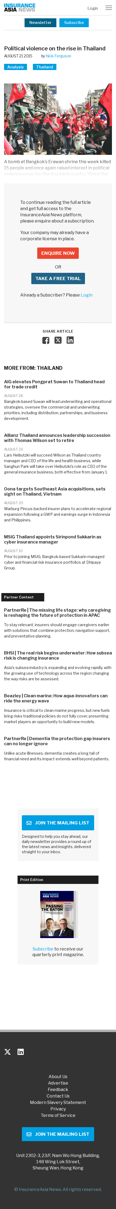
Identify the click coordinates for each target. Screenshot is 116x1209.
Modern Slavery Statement (58, 1102)
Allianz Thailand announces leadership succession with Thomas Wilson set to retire (57, 438)
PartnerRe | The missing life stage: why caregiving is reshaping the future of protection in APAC (57, 613)
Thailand (44, 67)
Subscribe (74, 22)
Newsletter (40, 22)
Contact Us (58, 1096)
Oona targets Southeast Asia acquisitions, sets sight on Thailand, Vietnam (54, 491)
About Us (58, 1077)
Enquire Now (58, 253)
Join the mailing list (62, 822)
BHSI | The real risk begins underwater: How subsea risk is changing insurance (58, 655)
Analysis (15, 67)
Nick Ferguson (58, 56)
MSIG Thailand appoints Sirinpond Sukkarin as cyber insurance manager (52, 539)
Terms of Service (58, 1115)
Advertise (58, 1083)
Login (92, 8)
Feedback (58, 1090)
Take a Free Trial (58, 278)
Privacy (58, 1109)
